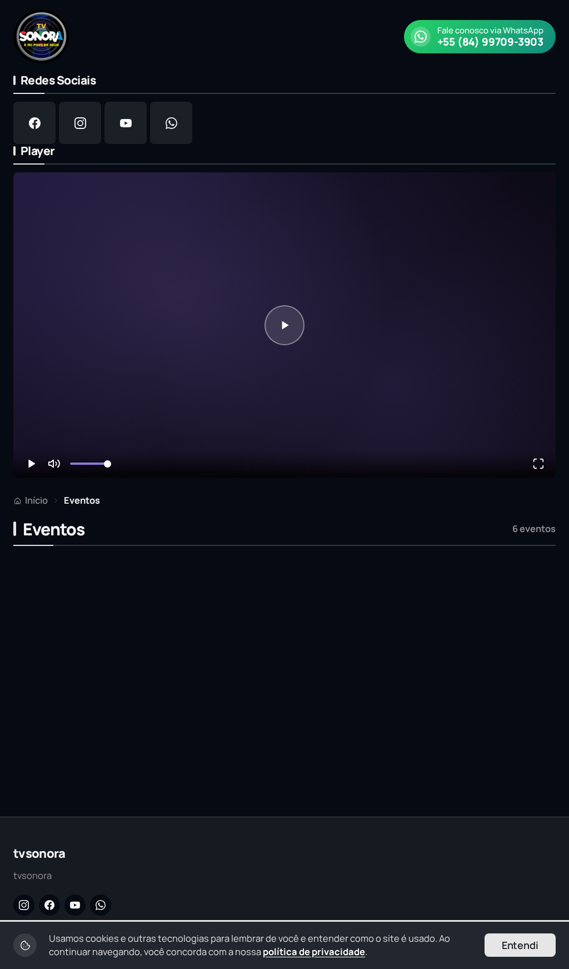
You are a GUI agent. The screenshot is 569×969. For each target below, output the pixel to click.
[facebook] (34, 123)
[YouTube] (75, 905)
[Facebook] (49, 905)
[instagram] (80, 123)
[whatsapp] (171, 123)
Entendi (520, 945)
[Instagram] (23, 905)
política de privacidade (314, 951)
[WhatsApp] (100, 905)
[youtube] (125, 123)
